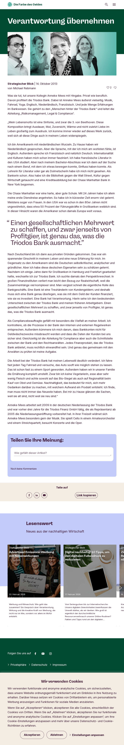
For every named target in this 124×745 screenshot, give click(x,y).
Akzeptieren (32, 734)
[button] (120, 587)
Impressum (59, 664)
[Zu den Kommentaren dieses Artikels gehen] (115, 87)
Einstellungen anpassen (88, 735)
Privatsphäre (18, 664)
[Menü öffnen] (114, 4)
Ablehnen (56, 734)
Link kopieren (86, 495)
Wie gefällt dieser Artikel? (30, 452)
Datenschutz (39, 664)
